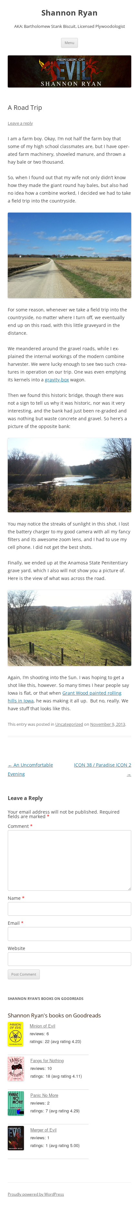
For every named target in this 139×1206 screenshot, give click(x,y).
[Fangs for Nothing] (19, 1070)
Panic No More (44, 1095)
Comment (20, 826)
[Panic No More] (19, 1104)
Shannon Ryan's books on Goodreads (54, 1015)
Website (16, 948)
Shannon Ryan (69, 13)
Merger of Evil (43, 1130)
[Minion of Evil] (19, 1035)
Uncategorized (69, 724)
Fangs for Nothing (47, 1060)
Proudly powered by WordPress (36, 1194)
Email (16, 923)
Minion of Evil (42, 1026)
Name (16, 898)
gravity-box (57, 380)
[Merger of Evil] (19, 1139)
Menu (69, 42)
